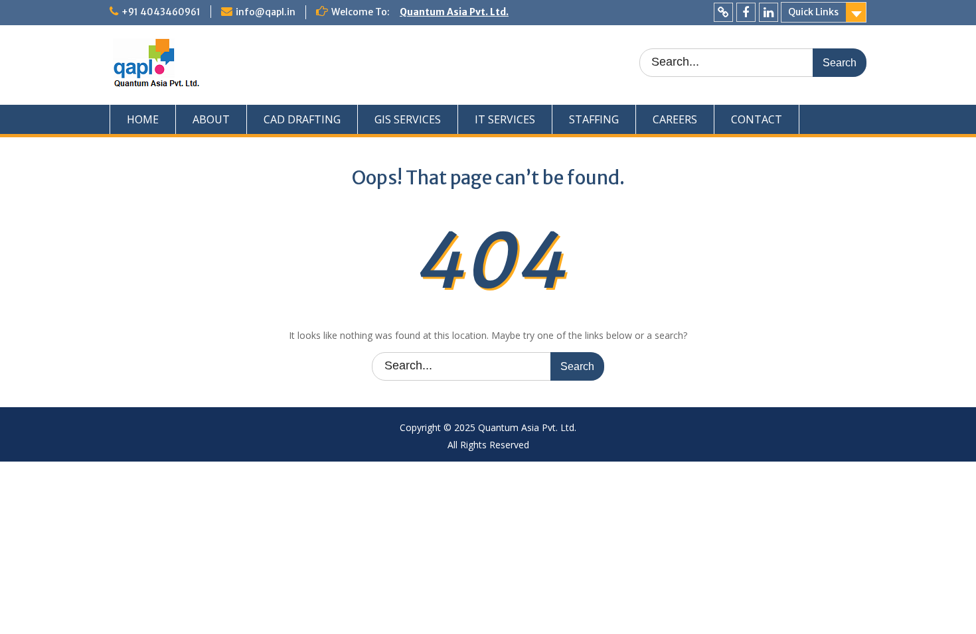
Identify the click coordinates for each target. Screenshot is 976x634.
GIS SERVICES (407, 119)
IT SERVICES (505, 119)
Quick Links (813, 12)
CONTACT (756, 119)
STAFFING (594, 119)
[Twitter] (723, 12)
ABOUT (211, 119)
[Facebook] (746, 12)
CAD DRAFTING (302, 119)
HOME (143, 119)
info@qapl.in (265, 12)
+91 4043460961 (161, 12)
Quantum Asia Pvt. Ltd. (454, 12)
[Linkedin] (768, 12)
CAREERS (675, 119)
